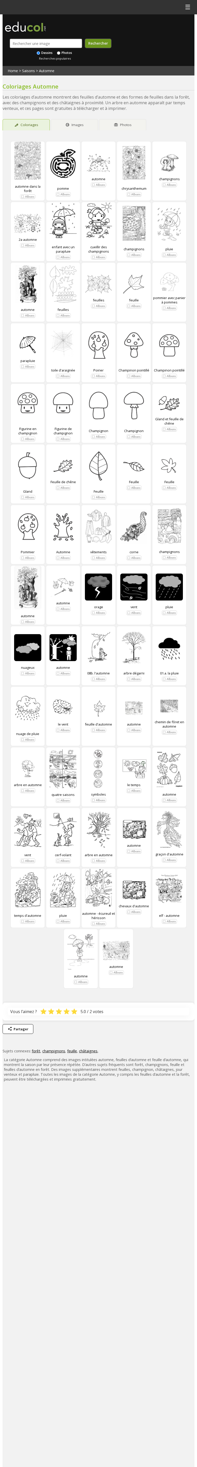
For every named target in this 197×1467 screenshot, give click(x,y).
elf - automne (169, 915)
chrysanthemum (134, 188)
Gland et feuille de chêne (169, 421)
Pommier (28, 552)
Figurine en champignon (27, 430)
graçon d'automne (169, 854)
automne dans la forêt (28, 188)
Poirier (98, 370)
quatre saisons (63, 794)
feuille (134, 300)
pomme (63, 188)
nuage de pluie (27, 733)
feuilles (63, 309)
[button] (27, 196)
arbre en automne (28, 785)
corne (134, 552)
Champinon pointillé (134, 370)
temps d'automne (27, 915)
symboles (98, 794)
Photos (66, 53)
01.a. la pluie (169, 673)
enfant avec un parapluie (63, 249)
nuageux (28, 667)
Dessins (47, 53)
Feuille (99, 491)
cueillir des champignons (98, 249)
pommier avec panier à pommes (169, 300)
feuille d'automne (98, 724)
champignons (169, 179)
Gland (27, 491)
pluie (169, 249)
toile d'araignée (63, 370)
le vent (63, 724)
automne (98, 179)
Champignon (98, 430)
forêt (36, 1051)
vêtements (98, 552)
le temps (134, 785)
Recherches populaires (55, 58)
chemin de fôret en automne (169, 724)
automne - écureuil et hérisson (98, 915)
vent (134, 607)
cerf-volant (63, 855)
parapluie (28, 360)
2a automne (28, 239)
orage (98, 607)
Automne (46, 70)
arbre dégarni (133, 673)
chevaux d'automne (134, 906)
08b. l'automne (98, 673)
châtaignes (88, 1051)
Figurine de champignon (63, 430)
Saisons (28, 70)
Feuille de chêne (63, 482)
